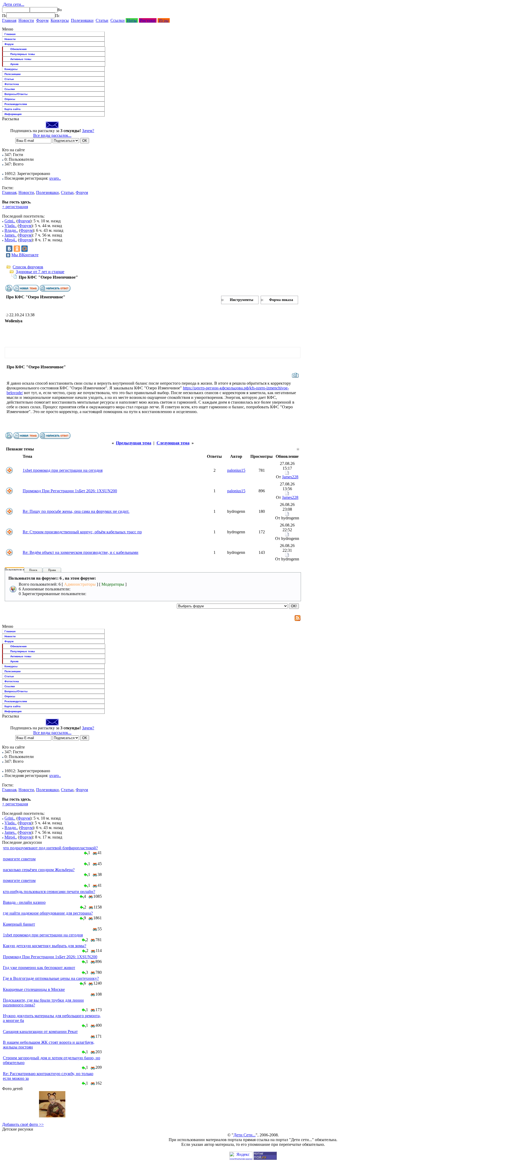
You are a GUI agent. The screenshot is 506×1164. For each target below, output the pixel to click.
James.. (10, 235)
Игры (164, 20)
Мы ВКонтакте (24, 255)
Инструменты (241, 300)
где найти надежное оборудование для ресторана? (48, 913)
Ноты (132, 20)
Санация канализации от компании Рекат (40, 1031)
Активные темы (20, 59)
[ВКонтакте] (9, 248)
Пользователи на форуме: (21, 569)
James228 (290, 477)
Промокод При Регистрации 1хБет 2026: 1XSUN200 (70, 491)
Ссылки (117, 20)
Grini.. (9, 221)
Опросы (9, 99)
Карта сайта (12, 109)
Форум (42, 20)
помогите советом (19, 859)
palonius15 (236, 470)
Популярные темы (22, 54)
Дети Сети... (244, 1135)
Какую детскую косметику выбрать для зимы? (44, 946)
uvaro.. (55, 178)
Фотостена (11, 84)
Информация (13, 114)
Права (52, 569)
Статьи (102, 20)
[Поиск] (4, 15)
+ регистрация (15, 206)
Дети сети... (13, 4)
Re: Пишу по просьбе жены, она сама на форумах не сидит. (76, 511)
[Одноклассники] (17, 248)
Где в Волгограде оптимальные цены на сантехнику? (51, 978)
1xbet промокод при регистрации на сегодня (63, 470)
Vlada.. (10, 225)
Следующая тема (173, 443)
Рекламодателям (15, 104)
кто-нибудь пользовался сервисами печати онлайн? (49, 891)
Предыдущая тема (133, 443)
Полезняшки (82, 20)
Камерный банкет (19, 924)
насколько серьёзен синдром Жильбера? (39, 869)
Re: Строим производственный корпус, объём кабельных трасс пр (82, 532)
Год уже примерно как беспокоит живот (39, 967)
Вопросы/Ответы (16, 94)
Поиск (33, 569)
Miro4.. (10, 240)
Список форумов (28, 267)
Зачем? (88, 130)
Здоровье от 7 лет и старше (40, 271)
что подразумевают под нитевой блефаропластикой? (50, 848)
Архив (14, 64)
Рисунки (147, 20)
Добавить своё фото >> (23, 1124)
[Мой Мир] (24, 248)
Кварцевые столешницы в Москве (34, 989)
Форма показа (281, 300)
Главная (9, 20)
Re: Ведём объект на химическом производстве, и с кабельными (80, 552)
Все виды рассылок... (52, 135)
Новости (26, 20)
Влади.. (11, 230)
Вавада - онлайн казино (24, 902)
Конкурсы (60, 20)
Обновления (18, 49)
